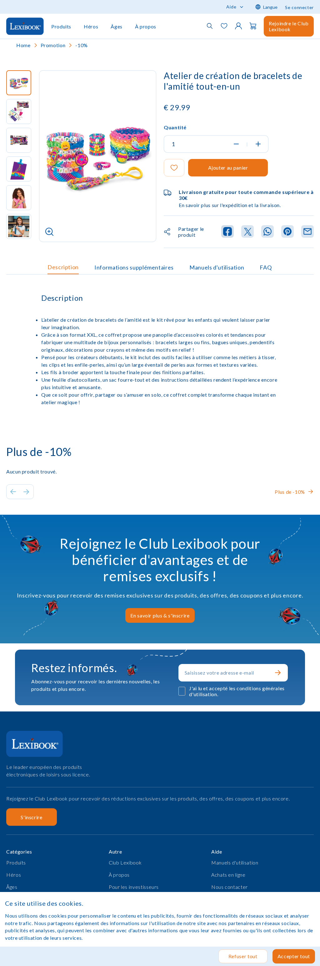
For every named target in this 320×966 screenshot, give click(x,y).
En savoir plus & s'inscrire (159, 615)
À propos (145, 26)
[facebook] (227, 232)
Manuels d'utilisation (216, 267)
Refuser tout (243, 956)
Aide (231, 6)
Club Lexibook (125, 862)
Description (63, 267)
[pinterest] (287, 232)
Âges (116, 26)
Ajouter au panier (228, 168)
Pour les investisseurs (134, 887)
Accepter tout (294, 956)
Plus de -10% (290, 492)
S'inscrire (31, 817)
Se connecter (299, 7)
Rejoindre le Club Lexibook (289, 26)
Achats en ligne (228, 875)
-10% (81, 45)
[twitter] (247, 232)
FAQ (266, 267)
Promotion (53, 45)
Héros (91, 26)
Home (23, 45)
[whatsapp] (267, 232)
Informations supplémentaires (134, 267)
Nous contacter (229, 887)
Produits (61, 26)
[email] (307, 232)
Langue (270, 7)
